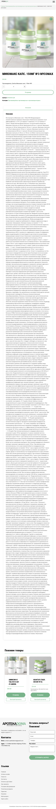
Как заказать (5, 784)
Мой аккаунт (5, 796)
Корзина (3, 794)
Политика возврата (7, 789)
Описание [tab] (28, 107)
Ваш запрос (32, 743)
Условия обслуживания (8, 786)
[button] (51, 19)
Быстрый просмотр (16, 699)
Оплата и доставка (6, 781)
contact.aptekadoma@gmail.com (14, 740)
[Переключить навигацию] (54, 2)
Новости (3, 776)
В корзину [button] (16, 695)
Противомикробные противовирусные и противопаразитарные (21, 6)
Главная (3, 6)
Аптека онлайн (5, 774)
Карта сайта (4, 799)
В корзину (28, 92)
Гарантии (3, 791)
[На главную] (4, 1)
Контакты (4, 779)
